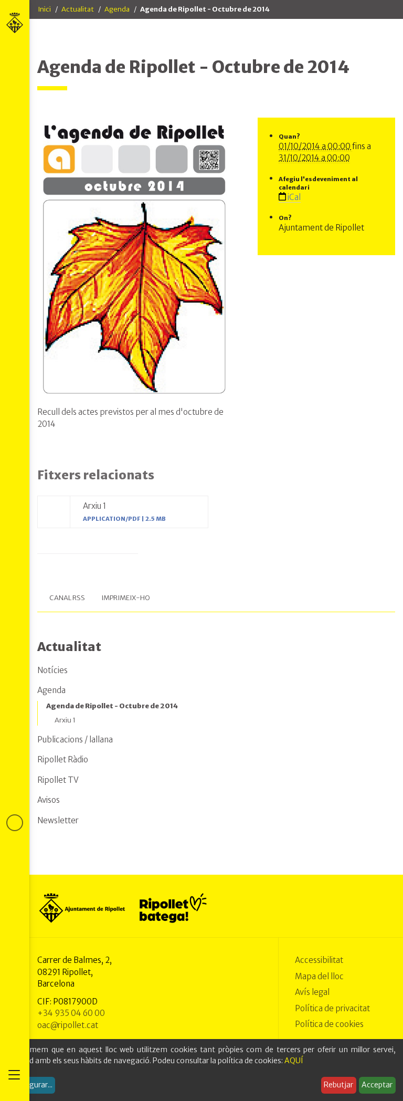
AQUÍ (293, 1060)
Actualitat (77, 9)
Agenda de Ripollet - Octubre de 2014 (112, 705)
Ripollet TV (58, 780)
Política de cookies (329, 1024)
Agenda (117, 9)
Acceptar (377, 1084)
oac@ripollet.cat (67, 1025)
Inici (44, 9)
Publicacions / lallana (75, 740)
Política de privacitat (332, 1008)
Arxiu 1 (65, 720)
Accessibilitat (319, 960)
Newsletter (58, 820)
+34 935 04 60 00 (71, 1013)
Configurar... (31, 1084)
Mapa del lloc (319, 976)
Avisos (48, 800)
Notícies (52, 670)
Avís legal (312, 992)
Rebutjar (338, 1084)
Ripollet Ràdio (62, 759)
